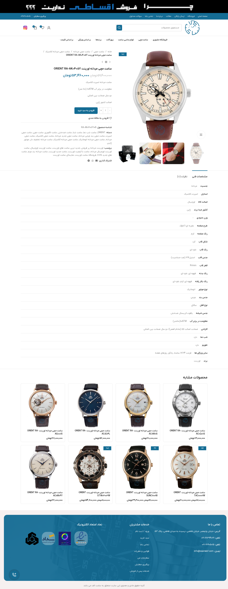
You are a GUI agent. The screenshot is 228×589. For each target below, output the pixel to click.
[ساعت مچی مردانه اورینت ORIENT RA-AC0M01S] (138, 405)
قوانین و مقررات (141, 551)
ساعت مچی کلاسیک (45, 136)
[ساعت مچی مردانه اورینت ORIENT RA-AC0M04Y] (43, 467)
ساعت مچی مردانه (81, 51)
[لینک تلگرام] (89, 161)
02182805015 (25, 16)
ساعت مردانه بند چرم (38, 151)
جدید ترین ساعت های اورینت (66, 148)
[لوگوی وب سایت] (192, 27)
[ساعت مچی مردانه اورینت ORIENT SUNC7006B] (138, 467)
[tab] (199, 175)
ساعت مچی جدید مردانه (66, 136)
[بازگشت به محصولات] (106, 62)
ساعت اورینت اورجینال (41, 148)
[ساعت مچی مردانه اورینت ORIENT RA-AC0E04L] (90, 405)
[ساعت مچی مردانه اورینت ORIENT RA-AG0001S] (43, 405)
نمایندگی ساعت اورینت (63, 155)
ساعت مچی (99, 51)
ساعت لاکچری (51, 132)
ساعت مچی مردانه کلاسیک (57, 51)
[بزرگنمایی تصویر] (201, 135)
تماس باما (144, 544)
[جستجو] (119, 28)
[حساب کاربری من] (49, 28)
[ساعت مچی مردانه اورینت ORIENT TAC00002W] (185, 467)
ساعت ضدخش (65, 132)
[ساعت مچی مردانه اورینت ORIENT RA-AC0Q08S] (185, 405)
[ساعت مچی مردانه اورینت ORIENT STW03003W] (90, 467)
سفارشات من (143, 557)
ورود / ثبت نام (142, 531)
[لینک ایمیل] (96, 161)
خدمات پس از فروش (139, 571)
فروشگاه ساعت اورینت (85, 155)
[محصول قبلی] (110, 62)
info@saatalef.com (203, 551)
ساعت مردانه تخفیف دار (41, 139)
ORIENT (101, 132)
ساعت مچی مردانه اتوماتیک (92, 139)
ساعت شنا (77, 132)
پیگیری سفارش (40, 16)
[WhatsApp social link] (92, 161)
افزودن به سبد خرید (86, 110)
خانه (110, 51)
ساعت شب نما (90, 132)
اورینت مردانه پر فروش (92, 148)
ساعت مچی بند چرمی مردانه (92, 136)
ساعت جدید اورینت (58, 151)
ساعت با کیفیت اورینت (78, 151)
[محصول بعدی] (102, 62)
